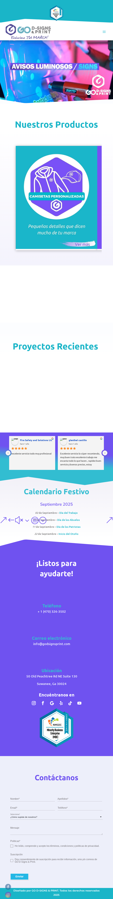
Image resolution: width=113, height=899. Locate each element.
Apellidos (63, 799)
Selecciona (15, 814)
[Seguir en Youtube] (79, 703)
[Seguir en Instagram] (34, 703)
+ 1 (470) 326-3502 (52, 611)
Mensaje (14, 828)
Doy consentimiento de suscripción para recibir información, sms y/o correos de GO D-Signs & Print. (56, 860)
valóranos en (31, 422)
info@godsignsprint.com (51, 644)
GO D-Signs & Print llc (36, 404)
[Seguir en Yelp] (61, 703)
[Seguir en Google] (52, 703)
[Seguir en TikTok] (70, 703)
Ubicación (51, 670)
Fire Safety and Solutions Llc (36, 440)
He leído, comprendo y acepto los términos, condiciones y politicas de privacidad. (57, 846)
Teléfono (63, 808)
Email (13, 808)
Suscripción (16, 854)
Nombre (15, 799)
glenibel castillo (78, 440)
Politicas (15, 841)
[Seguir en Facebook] (43, 703)
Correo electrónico (52, 638)
